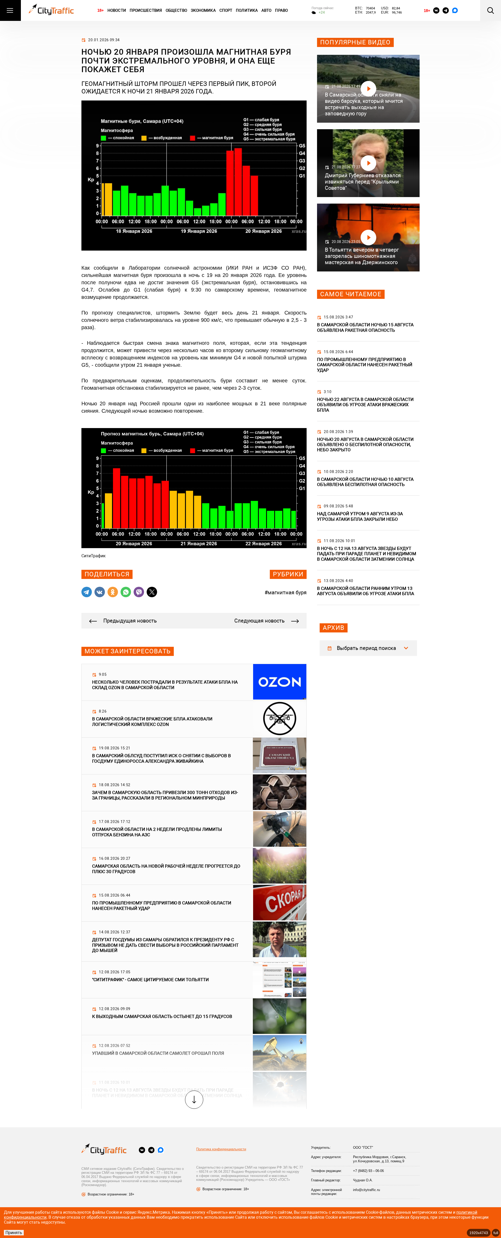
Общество (176, 10)
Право (281, 10)
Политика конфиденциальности (221, 1149)
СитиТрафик (93, 555)
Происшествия (146, 10)
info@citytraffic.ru (366, 1190)
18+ (100, 10)
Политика (247, 10)
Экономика (203, 10)
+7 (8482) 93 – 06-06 (368, 1171)
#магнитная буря (286, 592)
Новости (117, 10)
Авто (266, 10)
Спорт (225, 10)
